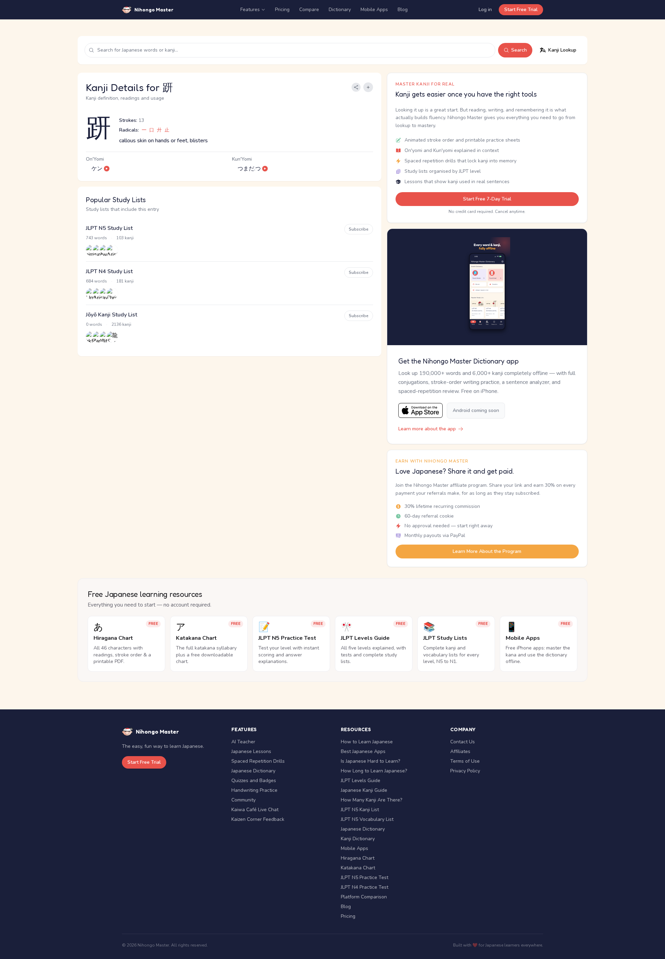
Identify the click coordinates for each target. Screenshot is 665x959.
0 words (94, 324)
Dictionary (340, 9)
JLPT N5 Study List (109, 228)
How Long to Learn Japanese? (374, 771)
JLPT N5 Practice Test (364, 877)
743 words (96, 238)
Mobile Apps (374, 9)
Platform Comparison (364, 897)
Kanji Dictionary (358, 838)
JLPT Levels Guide (360, 780)
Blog (403, 9)
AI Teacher (243, 741)
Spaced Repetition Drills (258, 761)
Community (243, 800)
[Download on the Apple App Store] (420, 410)
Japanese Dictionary (253, 771)
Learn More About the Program (487, 551)
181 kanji (125, 281)
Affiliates (460, 751)
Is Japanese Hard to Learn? (370, 761)
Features (250, 9)
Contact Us (462, 741)
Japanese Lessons (251, 751)
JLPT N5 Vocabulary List (367, 819)
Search (519, 50)
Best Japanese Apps (363, 751)
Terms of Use (465, 761)
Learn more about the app (427, 428)
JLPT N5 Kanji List (360, 809)
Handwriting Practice (254, 790)
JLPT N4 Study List (109, 271)
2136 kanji (121, 324)
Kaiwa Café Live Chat (254, 809)
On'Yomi (95, 159)
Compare (309, 9)
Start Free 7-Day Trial (487, 199)
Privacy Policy (465, 771)
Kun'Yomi (242, 159)
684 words (96, 281)
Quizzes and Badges (253, 780)
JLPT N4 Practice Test (364, 887)
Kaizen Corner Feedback (257, 819)
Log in (485, 9)
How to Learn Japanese (367, 741)
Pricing (282, 9)
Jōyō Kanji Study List (111, 315)
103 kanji (125, 238)
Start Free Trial (521, 9)
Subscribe (359, 229)
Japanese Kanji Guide (364, 790)
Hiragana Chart (357, 858)
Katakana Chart (358, 867)
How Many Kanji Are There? (371, 800)
